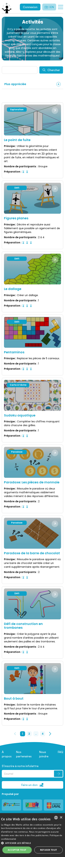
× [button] (61, 817)
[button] (32, 843)
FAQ (60, 752)
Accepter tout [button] (17, 849)
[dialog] (32, 835)
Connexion (30, 7)
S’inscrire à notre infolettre (20, 766)
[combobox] (56, 817)
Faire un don (29, 785)
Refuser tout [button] (48, 849)
